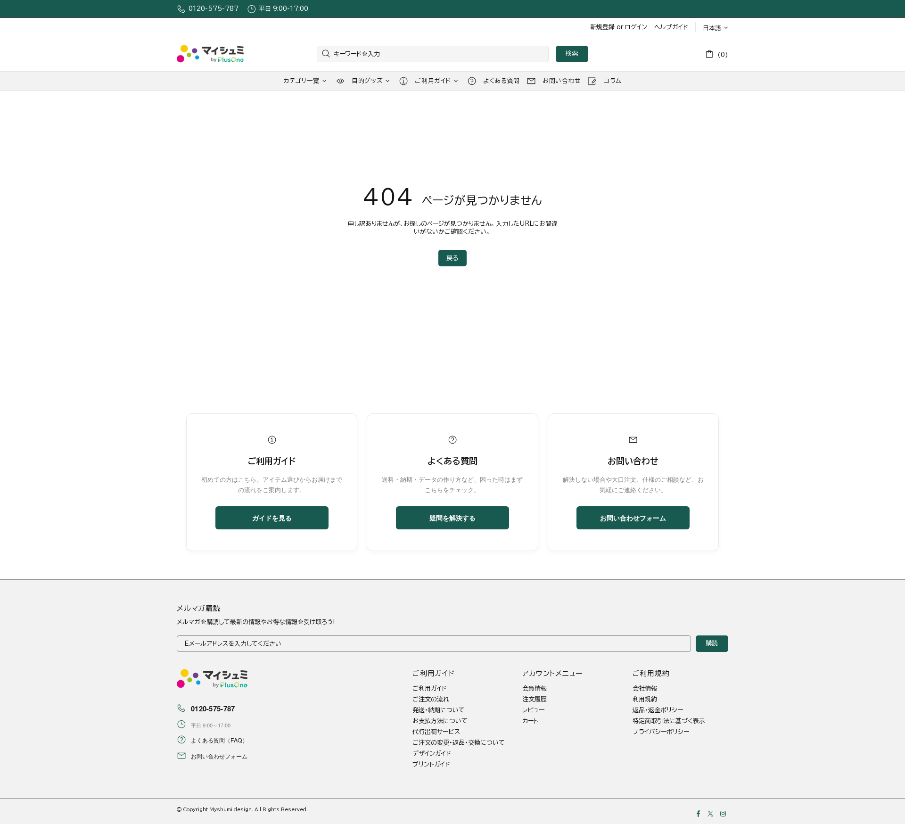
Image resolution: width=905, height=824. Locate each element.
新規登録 (602, 27)
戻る (452, 258)
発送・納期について (438, 710)
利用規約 (645, 699)
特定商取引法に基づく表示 (669, 721)
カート (530, 721)
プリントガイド (431, 764)
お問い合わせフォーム (633, 517)
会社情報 (645, 688)
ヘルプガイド (671, 27)
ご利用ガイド (429, 688)
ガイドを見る (272, 517)
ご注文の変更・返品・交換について (458, 743)
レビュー (533, 710)
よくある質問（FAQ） (219, 740)
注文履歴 (534, 699)
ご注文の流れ (430, 699)
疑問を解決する (452, 517)
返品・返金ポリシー (658, 710)
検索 (572, 53)
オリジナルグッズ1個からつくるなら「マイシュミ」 (210, 54)
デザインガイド (431, 753)
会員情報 (534, 688)
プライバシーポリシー (661, 732)
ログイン (636, 27)
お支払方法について (440, 721)
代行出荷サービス (436, 732)
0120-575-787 (214, 9)
